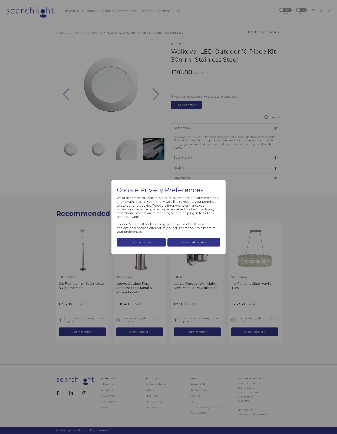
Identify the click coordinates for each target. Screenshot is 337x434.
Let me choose (141, 242)
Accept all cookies (194, 242)
